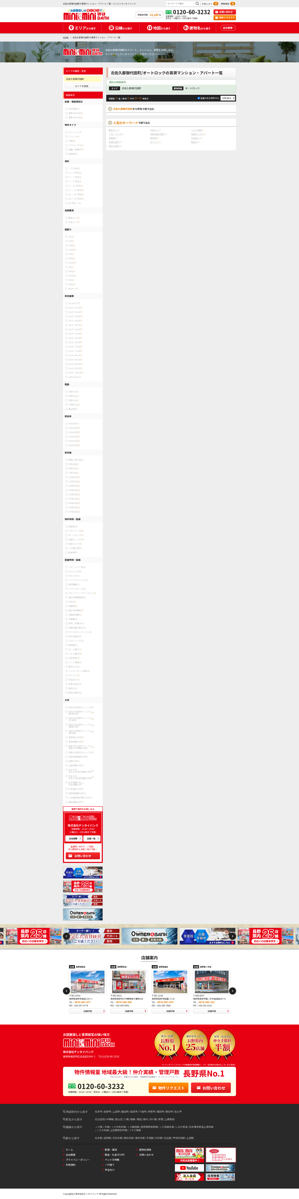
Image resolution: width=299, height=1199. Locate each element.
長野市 (107, 1111)
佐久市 (178, 1111)
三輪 (126, 1119)
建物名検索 (145, 1149)
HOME (66, 37)
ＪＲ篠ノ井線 (102, 1126)
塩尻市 (134, 1111)
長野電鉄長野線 (149, 1126)
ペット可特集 (112, 1159)
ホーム (69, 1149)
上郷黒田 (169, 1119)
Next (232, 936)
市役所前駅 (179, 1138)
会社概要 (73, 838)
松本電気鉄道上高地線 (201, 1126)
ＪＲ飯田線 (133, 1126)
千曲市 (142, 1111)
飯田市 (125, 1111)
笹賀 (160, 1119)
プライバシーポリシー (78, 1159)
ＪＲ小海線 (135, 1130)
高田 (139, 1119)
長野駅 (107, 1138)
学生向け (110, 1170)
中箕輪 (110, 1119)
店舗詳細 (88, 1010)
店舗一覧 (91, 838)
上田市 (116, 1111)
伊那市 (151, 1111)
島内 (145, 1119)
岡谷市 (169, 1111)
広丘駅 (167, 1138)
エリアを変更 (81, 86)
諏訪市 (160, 1111)
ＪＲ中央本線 (118, 1126)
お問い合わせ (226, 12)
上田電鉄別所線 (118, 1130)
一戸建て (110, 1164)
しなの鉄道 (181, 1126)
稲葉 (132, 1119)
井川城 (153, 1119)
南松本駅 (140, 1138)
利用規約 (70, 1164)
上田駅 (190, 1138)
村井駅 (158, 1138)
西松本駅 (129, 1138)
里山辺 (118, 1119)
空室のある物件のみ (210, 97)
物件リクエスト (227, 17)
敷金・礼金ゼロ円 (114, 1154)
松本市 (98, 1111)
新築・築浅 (111, 1149)
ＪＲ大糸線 (103, 1130)
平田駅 (150, 1138)
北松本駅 (117, 1138)
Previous (66, 936)
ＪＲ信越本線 (166, 1126)
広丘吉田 (100, 1119)
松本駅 (98, 1138)
